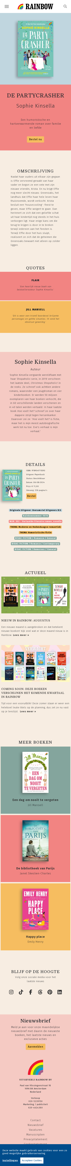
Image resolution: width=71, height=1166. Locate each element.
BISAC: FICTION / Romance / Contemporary (35, 544)
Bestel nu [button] (35, 139)
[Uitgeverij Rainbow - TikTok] (21, 992)
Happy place (35, 937)
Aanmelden (35, 1046)
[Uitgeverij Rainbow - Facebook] (30, 992)
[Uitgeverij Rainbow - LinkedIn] (59, 992)
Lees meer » (21, 635)
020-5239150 (36, 1101)
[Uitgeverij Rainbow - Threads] (40, 992)
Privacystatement (35, 1139)
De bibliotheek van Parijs (35, 868)
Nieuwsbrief (35, 1125)
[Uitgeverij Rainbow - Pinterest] (50, 992)
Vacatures (35, 1129)
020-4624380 (35, 1107)
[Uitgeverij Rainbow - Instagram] (11, 992)
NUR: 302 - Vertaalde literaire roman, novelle (36, 521)
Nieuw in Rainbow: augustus (25, 620)
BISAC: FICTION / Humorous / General (35, 549)
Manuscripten (35, 1134)
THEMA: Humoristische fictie (36, 532)
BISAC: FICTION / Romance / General (35, 538)
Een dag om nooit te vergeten (35, 800)
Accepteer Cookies (32, 1160)
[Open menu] (7, 6)
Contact (35, 1120)
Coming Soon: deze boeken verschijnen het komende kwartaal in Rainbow (32, 693)
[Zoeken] (65, 6)
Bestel (31, 496)
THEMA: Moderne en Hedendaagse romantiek (35, 527)
